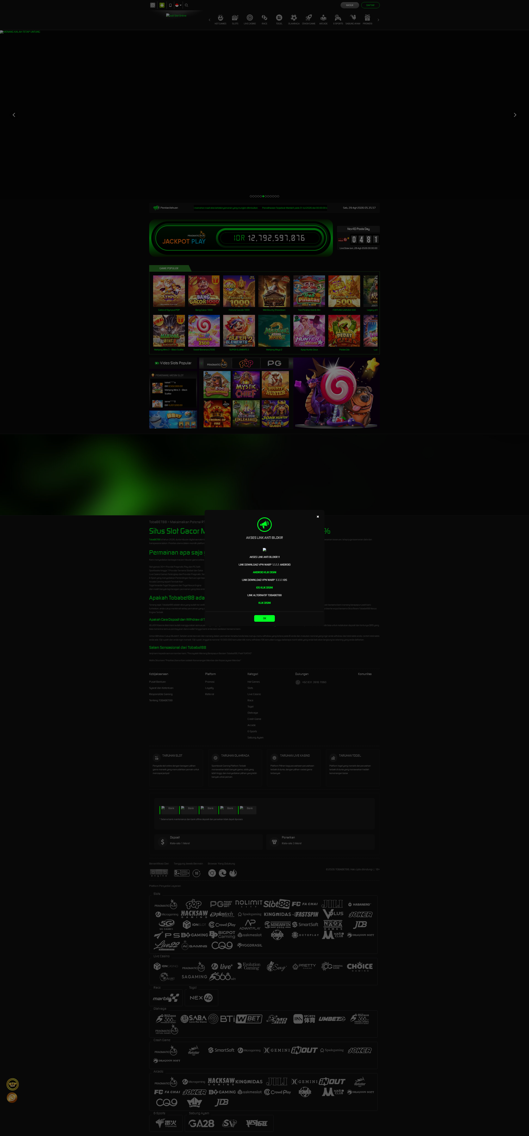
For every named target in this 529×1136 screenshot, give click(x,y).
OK (264, 618)
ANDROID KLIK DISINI (264, 572)
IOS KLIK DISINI (264, 587)
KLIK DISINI (265, 603)
